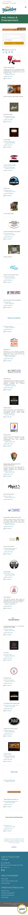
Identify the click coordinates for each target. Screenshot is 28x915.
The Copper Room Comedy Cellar (11, 703)
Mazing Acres (7, 349)
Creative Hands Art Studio (10, 165)
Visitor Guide (4, 878)
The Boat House (7, 678)
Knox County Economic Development (12, 300)
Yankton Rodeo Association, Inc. (11, 799)
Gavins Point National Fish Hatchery (12, 231)
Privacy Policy (4, 897)
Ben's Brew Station (8, 114)
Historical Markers (8, 256)
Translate (13, 3)
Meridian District (7, 407)
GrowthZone (14, 904)
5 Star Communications (9, 67)
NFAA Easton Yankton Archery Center (12, 517)
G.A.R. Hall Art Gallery (9, 213)
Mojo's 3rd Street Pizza (9, 494)
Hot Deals (11, 840)
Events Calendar (5, 883)
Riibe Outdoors (7, 571)
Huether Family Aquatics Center (11, 274)
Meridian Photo (7, 434)
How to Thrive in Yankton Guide (9, 881)
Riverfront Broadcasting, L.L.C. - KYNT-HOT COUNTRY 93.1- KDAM (14, 627)
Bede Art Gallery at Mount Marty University (13, 96)
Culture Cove (7, 188)
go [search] (14, 43)
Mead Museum (7, 378)
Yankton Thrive (5, 890)
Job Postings (17, 841)
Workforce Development (7, 893)
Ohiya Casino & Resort (9, 546)
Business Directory (8, 838)
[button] (3, 50)
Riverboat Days (7, 597)
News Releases (16, 838)
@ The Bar (6, 652)
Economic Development (7, 895)
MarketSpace (10, 841)
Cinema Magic (7, 139)
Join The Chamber (15, 842)
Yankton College (7, 754)
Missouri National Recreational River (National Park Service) (12, 464)
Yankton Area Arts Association (10, 728)
